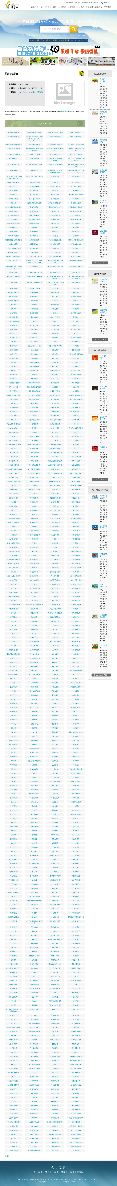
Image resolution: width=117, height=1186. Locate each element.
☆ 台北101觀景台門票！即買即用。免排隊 (43, 40)
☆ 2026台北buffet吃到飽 (79, 40)
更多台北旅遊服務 (101, 675)
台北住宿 (34, 7)
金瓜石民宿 (57, 35)
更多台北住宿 (100, 263)
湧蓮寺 (71, 111)
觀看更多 (8, 1156)
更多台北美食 (100, 479)
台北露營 (53, 7)
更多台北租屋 (100, 339)
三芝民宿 (77, 35)
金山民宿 (84, 35)
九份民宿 (49, 35)
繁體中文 (105, 2)
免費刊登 (77, 3)
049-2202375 (83, 1179)
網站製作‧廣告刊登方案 (90, 3)
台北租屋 (44, 7)
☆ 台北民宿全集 (63, 40)
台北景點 (98, 7)
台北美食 (71, 7)
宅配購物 (108, 7)
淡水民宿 (71, 35)
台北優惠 (80, 7)
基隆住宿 (35, 35)
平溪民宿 (64, 35)
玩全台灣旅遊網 (67, 3)
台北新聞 (89, 7)
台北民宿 (12, 5)
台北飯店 (28, 35)
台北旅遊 (62, 7)
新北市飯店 (42, 35)
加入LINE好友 (94, 1179)
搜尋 (73, 29)
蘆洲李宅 (64, 111)
